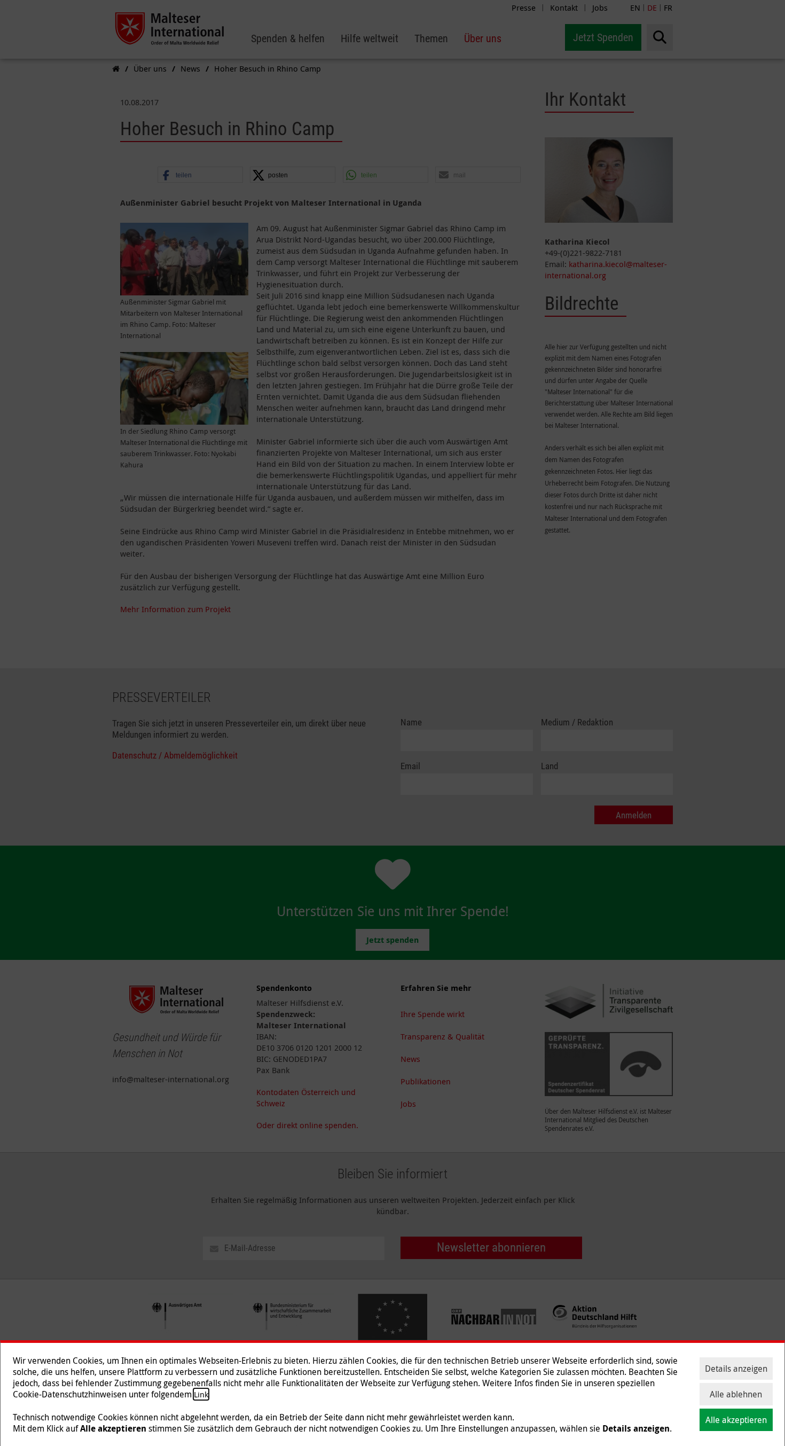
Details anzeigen (736, 1368)
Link (201, 1394)
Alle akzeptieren (736, 1420)
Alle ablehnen (736, 1394)
